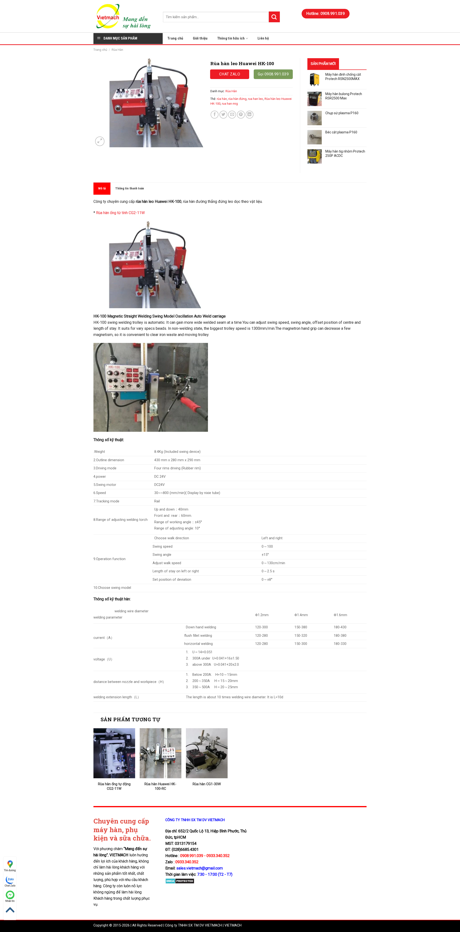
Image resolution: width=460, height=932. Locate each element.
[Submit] (274, 16)
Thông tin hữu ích (231, 38)
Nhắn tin (10, 901)
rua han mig (230, 103)
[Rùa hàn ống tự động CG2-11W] (114, 753)
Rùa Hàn (117, 49)
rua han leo (255, 99)
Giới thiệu (200, 38)
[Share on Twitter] (223, 115)
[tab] (101, 188)
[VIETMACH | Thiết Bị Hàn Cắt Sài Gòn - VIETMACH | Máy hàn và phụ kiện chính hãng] (124, 16)
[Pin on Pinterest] (241, 115)
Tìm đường (10, 870)
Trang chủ (175, 38)
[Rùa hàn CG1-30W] (207, 753)
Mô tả (102, 188)
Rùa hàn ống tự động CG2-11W (114, 786)
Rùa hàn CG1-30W (207, 784)
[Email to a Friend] (232, 115)
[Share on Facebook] (214, 115)
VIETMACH (233, 925)
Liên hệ (263, 38)
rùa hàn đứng (237, 99)
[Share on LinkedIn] (249, 115)
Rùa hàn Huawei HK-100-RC (160, 786)
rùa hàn (222, 99)
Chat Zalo (10, 885)
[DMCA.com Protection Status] (179, 881)
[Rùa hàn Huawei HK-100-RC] (160, 753)
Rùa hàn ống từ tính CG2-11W (120, 212)
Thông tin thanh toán (129, 188)
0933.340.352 (186, 862)
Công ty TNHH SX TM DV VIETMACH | (194, 925)
